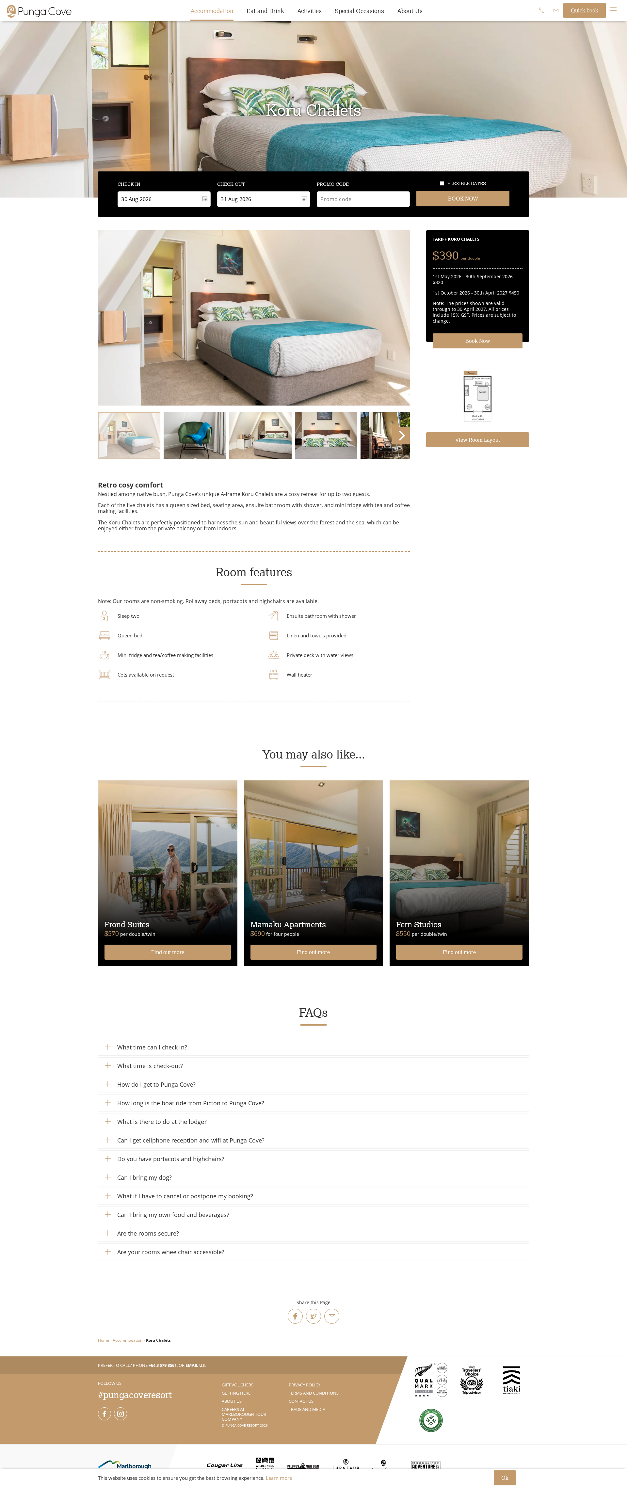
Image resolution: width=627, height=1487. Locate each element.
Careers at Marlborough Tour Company (244, 1414)
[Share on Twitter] (313, 1316)
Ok (504, 1477)
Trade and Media (307, 1409)
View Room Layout (477, 439)
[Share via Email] (331, 1316)
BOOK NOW (463, 198)
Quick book (584, 10)
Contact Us (301, 1401)
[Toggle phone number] (541, 10)
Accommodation (211, 11)
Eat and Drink (265, 11)
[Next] (401, 435)
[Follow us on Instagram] (120, 1413)
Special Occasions (359, 11)
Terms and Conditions (314, 1393)
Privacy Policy (304, 1385)
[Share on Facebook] (295, 1316)
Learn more (279, 1478)
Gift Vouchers (237, 1385)
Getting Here (236, 1393)
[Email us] (556, 10)
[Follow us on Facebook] (104, 1413)
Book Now (477, 340)
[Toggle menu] (613, 10)
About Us (410, 11)
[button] (313, 1047)
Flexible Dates (466, 183)
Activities (309, 11)
